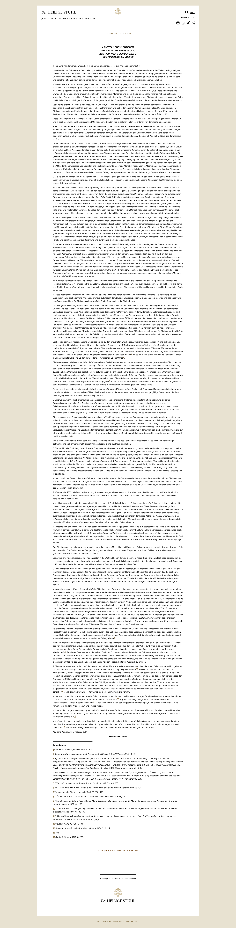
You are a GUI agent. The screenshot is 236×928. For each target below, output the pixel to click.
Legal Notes (106, 921)
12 (118, 699)
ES (116, 33)
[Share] (193, 23)
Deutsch (185, 18)
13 (94, 702)
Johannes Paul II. (52, 18)
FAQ (98, 921)
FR (121, 33)
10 (137, 669)
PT (130, 33)
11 (62, 691)
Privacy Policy (131, 921)
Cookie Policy (118, 921)
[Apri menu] (192, 12)
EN (111, 33)
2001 (94, 18)
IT (125, 33)
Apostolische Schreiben (76, 18)
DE (106, 33)
